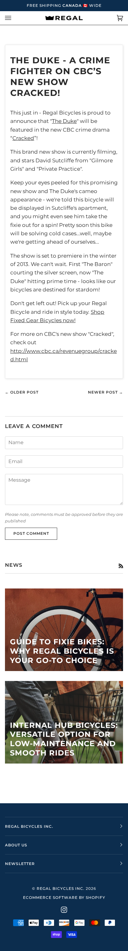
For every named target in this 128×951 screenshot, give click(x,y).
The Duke (64, 121)
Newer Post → (105, 392)
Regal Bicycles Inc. (61, 888)
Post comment (31, 533)
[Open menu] (14, 18)
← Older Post (22, 392)
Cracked (23, 138)
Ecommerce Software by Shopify (64, 897)
